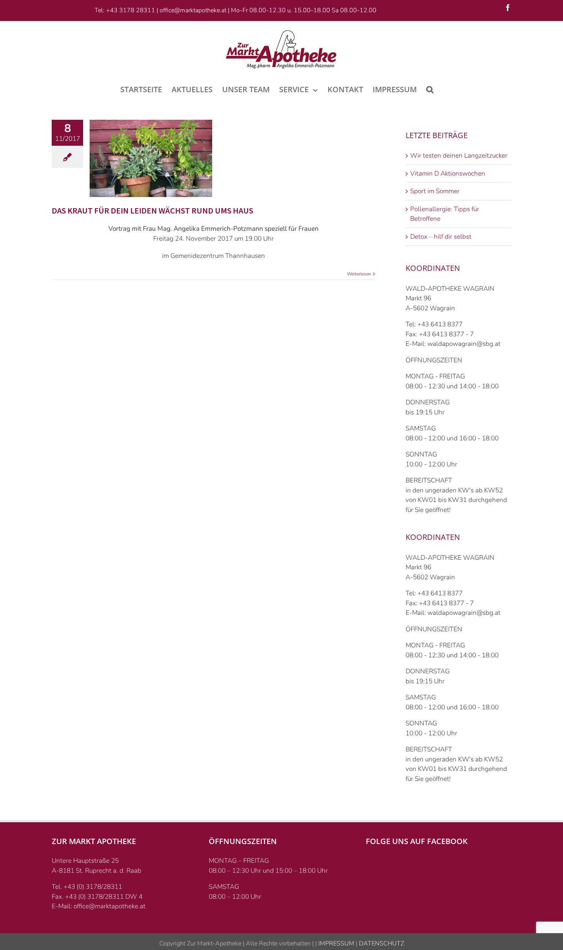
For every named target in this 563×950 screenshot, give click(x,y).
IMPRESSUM (335, 943)
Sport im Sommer (435, 191)
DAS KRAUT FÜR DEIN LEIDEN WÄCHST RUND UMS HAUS (152, 210)
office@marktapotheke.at (193, 10)
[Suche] (430, 88)
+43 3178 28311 (130, 10)
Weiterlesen (359, 274)
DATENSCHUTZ (380, 943)
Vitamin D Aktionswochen (447, 173)
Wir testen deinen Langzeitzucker (458, 155)
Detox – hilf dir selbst (440, 236)
